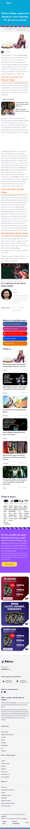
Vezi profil (15, 302)
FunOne (5, 488)
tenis (26, 132)
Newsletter (4, 798)
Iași (2, 748)
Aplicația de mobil (9, 343)
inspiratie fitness (17, 310)
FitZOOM (9, 28)
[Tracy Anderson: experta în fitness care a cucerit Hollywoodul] (21, 501)
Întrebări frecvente (6, 801)
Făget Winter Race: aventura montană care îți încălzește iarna (26, 512)
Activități (3, 737)
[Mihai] (2, 52)
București (3, 743)
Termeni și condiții (4, 822)
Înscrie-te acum (9, 564)
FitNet (6, 28)
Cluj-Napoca (4, 745)
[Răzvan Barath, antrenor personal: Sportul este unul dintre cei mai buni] (15, 447)
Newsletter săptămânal (10, 338)
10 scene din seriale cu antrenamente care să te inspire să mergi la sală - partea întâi (15, 482)
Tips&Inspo (5, 415)
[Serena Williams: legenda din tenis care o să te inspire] (15, 424)
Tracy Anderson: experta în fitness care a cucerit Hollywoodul (22, 512)
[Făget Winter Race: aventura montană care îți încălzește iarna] (26, 501)
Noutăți (3, 761)
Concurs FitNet (5, 777)
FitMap (26, 503)
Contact (3, 792)
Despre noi (4, 787)
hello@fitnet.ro (5, 669)
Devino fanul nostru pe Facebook (12, 324)
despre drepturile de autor (17, 281)
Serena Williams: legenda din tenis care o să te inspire (14, 433)
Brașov (3, 740)
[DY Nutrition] (15, 614)
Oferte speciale (5, 763)
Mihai (9, 51)
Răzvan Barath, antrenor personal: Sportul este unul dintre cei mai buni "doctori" (14, 457)
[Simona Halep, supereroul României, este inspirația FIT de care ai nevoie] (15, 356)
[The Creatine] (15, 588)
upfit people (21, 307)
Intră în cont (4, 772)
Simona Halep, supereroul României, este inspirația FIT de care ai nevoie (14, 365)
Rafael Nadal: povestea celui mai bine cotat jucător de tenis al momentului (15, 388)
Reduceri (3, 766)
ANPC (27, 822)
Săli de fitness (4, 732)
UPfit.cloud (3, 816)
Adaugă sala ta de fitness (7, 790)
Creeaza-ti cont (5, 774)
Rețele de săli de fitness (7, 734)
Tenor (11, 279)
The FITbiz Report (6, 806)
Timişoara (25, 818)
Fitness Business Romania (7, 803)
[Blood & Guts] (15, 639)
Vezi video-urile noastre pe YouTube (14, 334)
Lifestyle (5, 370)
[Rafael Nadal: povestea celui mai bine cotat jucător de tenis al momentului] (15, 379)
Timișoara (3, 751)
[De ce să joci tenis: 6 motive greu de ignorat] (15, 402)
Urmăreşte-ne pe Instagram (11, 329)
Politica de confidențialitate (15, 822)
